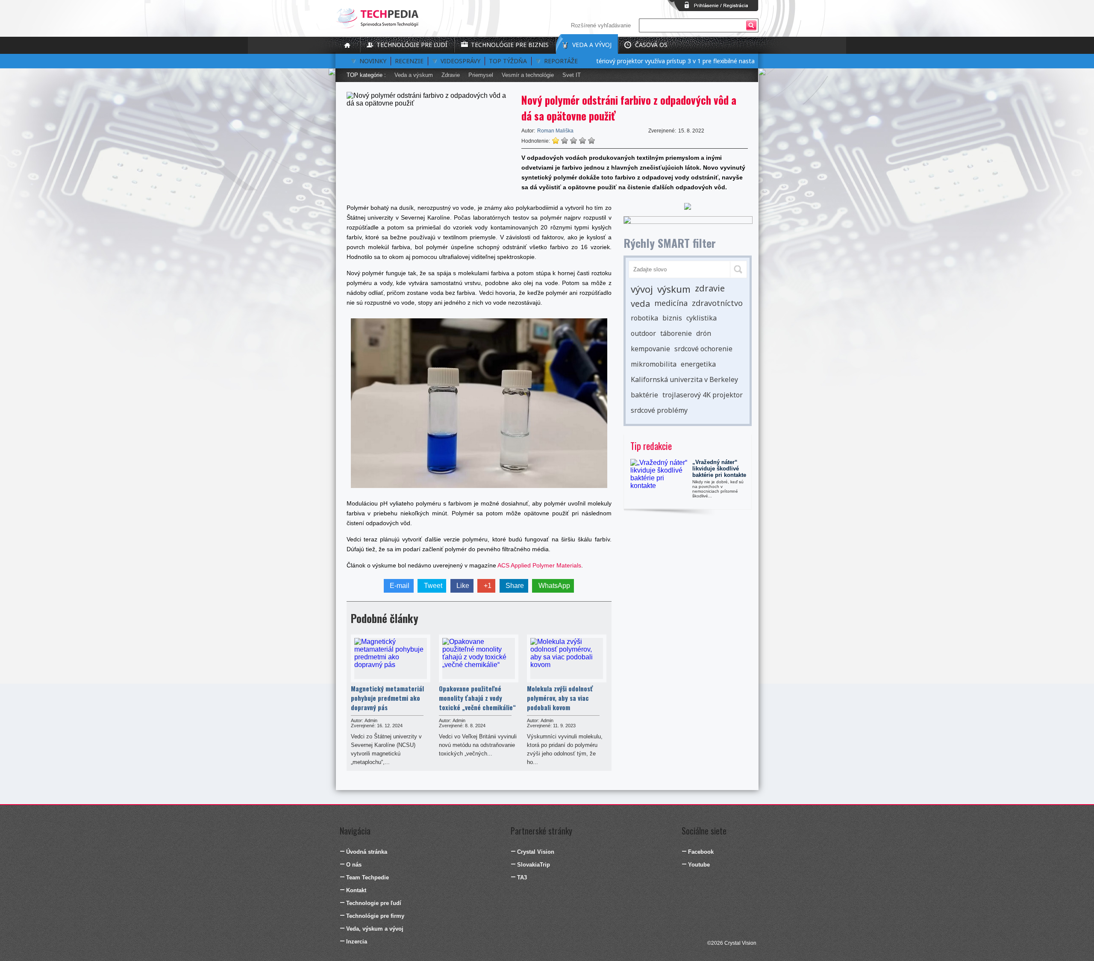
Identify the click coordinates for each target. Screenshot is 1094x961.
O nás (354, 864)
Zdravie (450, 75)
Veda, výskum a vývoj (374, 929)
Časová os (651, 45)
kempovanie (650, 348)
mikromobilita (653, 364)
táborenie (676, 333)
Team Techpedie (367, 877)
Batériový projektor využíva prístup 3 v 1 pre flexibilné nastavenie (657, 61)
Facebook (701, 852)
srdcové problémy (659, 410)
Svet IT (571, 75)
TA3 (522, 877)
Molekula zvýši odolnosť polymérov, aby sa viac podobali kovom (560, 698)
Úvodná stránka (366, 852)
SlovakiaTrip (533, 864)
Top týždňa (508, 61)
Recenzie (409, 61)
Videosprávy (460, 61)
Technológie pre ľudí (411, 45)
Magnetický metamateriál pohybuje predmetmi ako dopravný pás (387, 698)
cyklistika (701, 318)
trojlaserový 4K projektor (702, 395)
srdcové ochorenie (703, 348)
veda (640, 303)
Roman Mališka (555, 131)
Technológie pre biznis (510, 45)
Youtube (699, 864)
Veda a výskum (413, 75)
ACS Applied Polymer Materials (539, 565)
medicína (671, 303)
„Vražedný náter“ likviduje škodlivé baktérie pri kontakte (719, 468)
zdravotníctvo (717, 303)
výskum (674, 288)
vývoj (642, 288)
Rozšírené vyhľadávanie (601, 25)
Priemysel (480, 75)
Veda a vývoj (592, 45)
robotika (644, 318)
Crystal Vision (535, 852)
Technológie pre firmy (375, 916)
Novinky (372, 61)
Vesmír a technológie (528, 75)
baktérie (644, 395)
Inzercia (356, 941)
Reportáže (561, 61)
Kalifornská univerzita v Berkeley (684, 379)
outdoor (643, 333)
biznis (672, 318)
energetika (698, 364)
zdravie (710, 288)
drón (703, 333)
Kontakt (356, 890)
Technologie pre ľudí (373, 903)
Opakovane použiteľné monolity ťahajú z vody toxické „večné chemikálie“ (477, 698)
